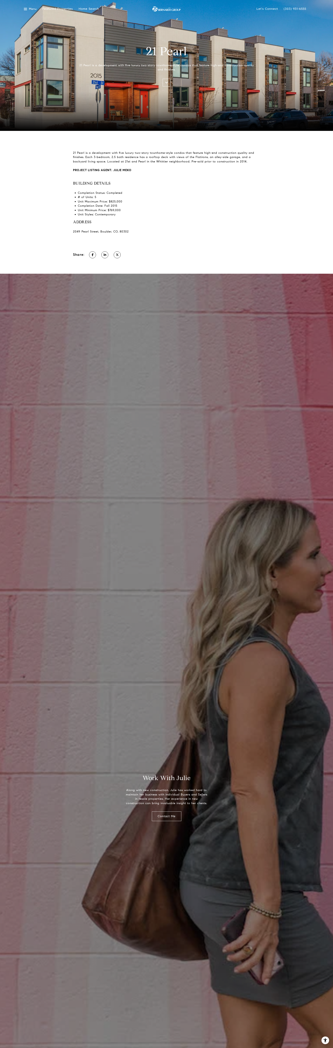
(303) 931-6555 (295, 9)
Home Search (89, 9)
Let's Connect (267, 9)
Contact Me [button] (167, 816)
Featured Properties (57, 9)
